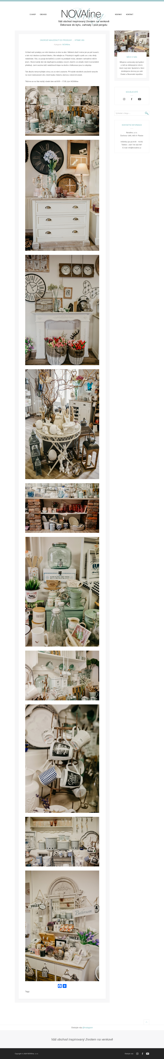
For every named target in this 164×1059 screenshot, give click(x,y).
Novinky (118, 14)
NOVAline (66, 44)
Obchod (43, 14)
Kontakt (129, 14)
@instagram (87, 1027)
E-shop (33, 14)
